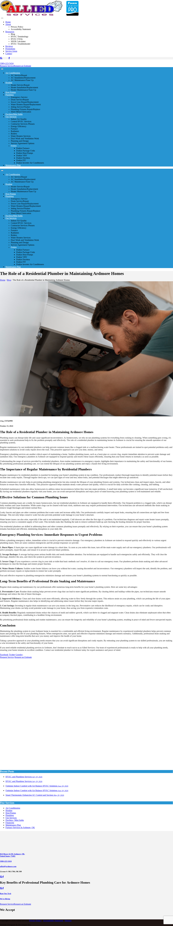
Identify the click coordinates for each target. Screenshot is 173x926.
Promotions (10, 49)
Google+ (19, 654)
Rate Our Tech (5, 894)
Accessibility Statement (53, 920)
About (8, 24)
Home (8, 22)
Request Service (7, 66)
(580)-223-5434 (7, 63)
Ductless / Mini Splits (15, 820)
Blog (9, 280)
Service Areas (11, 51)
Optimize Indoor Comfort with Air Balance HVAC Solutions (37, 786)
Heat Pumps (10, 92)
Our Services (10, 116)
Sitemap (68, 920)
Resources (9, 32)
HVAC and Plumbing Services (24, 777)
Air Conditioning (12, 73)
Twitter (12, 654)
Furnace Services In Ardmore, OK (20, 827)
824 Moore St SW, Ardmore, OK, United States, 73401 (12, 855)
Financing (10, 822)
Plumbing (9, 95)
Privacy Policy (35, 920)
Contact (8, 53)
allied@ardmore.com (8, 866)
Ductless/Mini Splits (14, 114)
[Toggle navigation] (2, 18)
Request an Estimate (22, 66)
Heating (8, 82)
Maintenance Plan (13, 165)
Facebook (4, 654)
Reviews (9, 46)
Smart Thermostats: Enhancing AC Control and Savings (35, 795)
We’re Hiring (5, 899)
